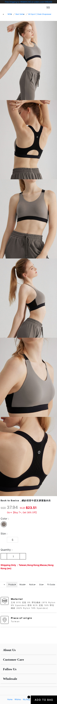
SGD (3, 507)
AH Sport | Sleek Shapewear (39, 14)
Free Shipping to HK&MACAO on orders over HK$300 (28, 2)
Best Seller (20, 14)
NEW (10, 14)
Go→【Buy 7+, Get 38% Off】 (22, 512)
